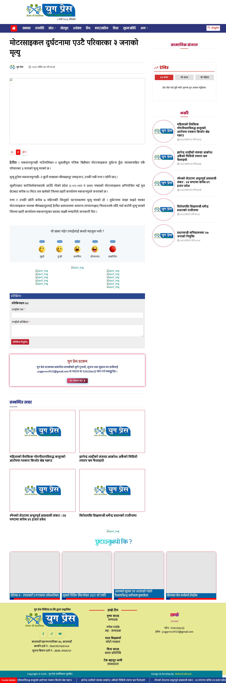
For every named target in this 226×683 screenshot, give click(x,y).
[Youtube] (60, 634)
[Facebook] (43, 634)
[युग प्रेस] (13, 67)
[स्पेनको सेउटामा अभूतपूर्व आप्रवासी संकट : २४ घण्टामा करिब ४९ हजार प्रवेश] (42, 490)
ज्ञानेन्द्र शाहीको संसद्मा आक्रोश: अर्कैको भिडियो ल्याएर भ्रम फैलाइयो (108, 458)
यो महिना (204, 77)
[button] (213, 28)
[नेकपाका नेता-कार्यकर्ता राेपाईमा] (191, 576)
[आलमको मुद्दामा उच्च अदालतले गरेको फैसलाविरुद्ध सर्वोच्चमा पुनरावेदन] (139, 576)
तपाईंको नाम (18, 309)
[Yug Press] (53, 10)
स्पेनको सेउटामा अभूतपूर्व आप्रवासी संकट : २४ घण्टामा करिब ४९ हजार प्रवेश (38, 517)
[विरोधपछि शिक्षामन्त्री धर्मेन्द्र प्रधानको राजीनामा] (112, 490)
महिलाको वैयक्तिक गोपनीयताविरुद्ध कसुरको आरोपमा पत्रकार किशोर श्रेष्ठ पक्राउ (37, 458)
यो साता (184, 77)
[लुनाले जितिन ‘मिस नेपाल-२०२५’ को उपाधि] (87, 576)
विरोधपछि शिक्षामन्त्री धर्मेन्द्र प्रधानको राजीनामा (108, 515)
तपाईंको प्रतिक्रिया (21, 322)
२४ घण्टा (164, 77)
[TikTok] (51, 634)
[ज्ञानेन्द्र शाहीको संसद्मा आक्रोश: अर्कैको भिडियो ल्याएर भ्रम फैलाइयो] (112, 431)
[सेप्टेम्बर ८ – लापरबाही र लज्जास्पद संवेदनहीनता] (35, 576)
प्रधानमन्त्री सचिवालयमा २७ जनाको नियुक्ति (193, 234)
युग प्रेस (19, 67)
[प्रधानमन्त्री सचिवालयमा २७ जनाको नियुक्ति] (163, 235)
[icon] (14, 29)
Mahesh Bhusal (183, 674)
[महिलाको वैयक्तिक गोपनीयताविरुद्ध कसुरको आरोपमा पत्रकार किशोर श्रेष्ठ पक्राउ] (42, 431)
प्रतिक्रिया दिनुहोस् (20, 342)
